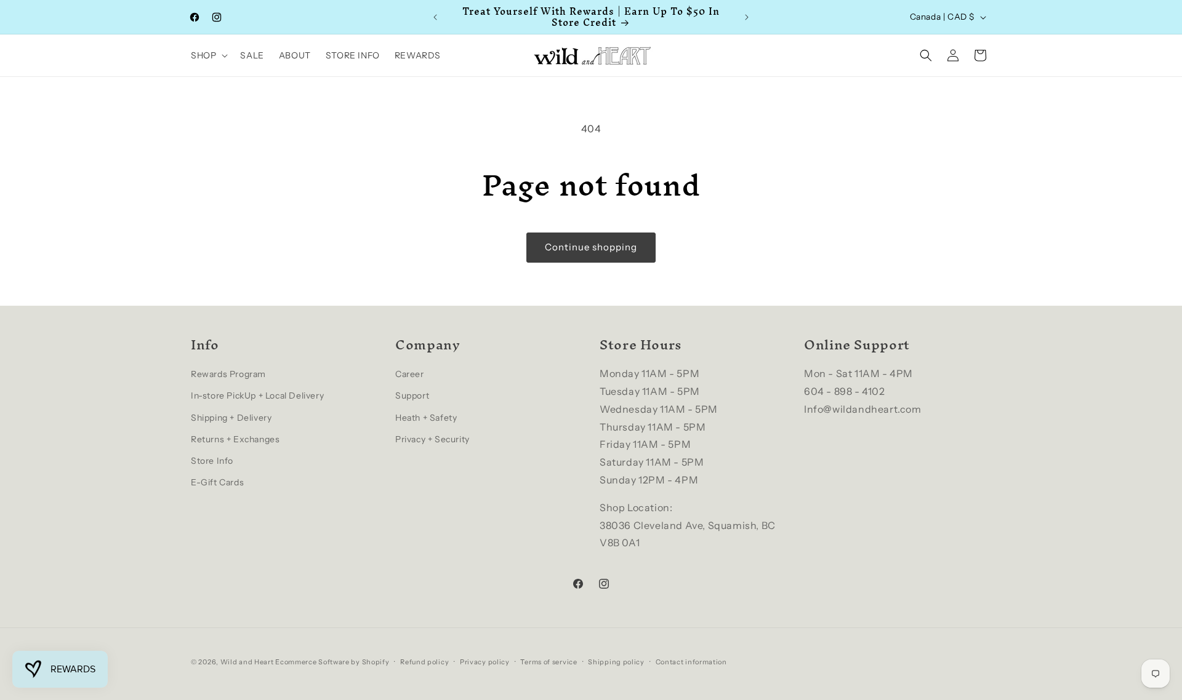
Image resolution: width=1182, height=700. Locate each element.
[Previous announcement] (435, 17)
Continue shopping (591, 247)
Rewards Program (228, 374)
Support (412, 396)
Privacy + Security (432, 439)
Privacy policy (485, 661)
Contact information (691, 661)
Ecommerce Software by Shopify (332, 662)
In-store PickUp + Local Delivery (257, 396)
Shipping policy (616, 661)
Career (409, 374)
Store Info (212, 460)
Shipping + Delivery (231, 417)
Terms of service (548, 661)
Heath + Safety (426, 417)
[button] (208, 55)
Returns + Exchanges (235, 439)
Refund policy (424, 661)
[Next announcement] (746, 17)
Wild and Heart (247, 662)
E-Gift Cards (217, 482)
